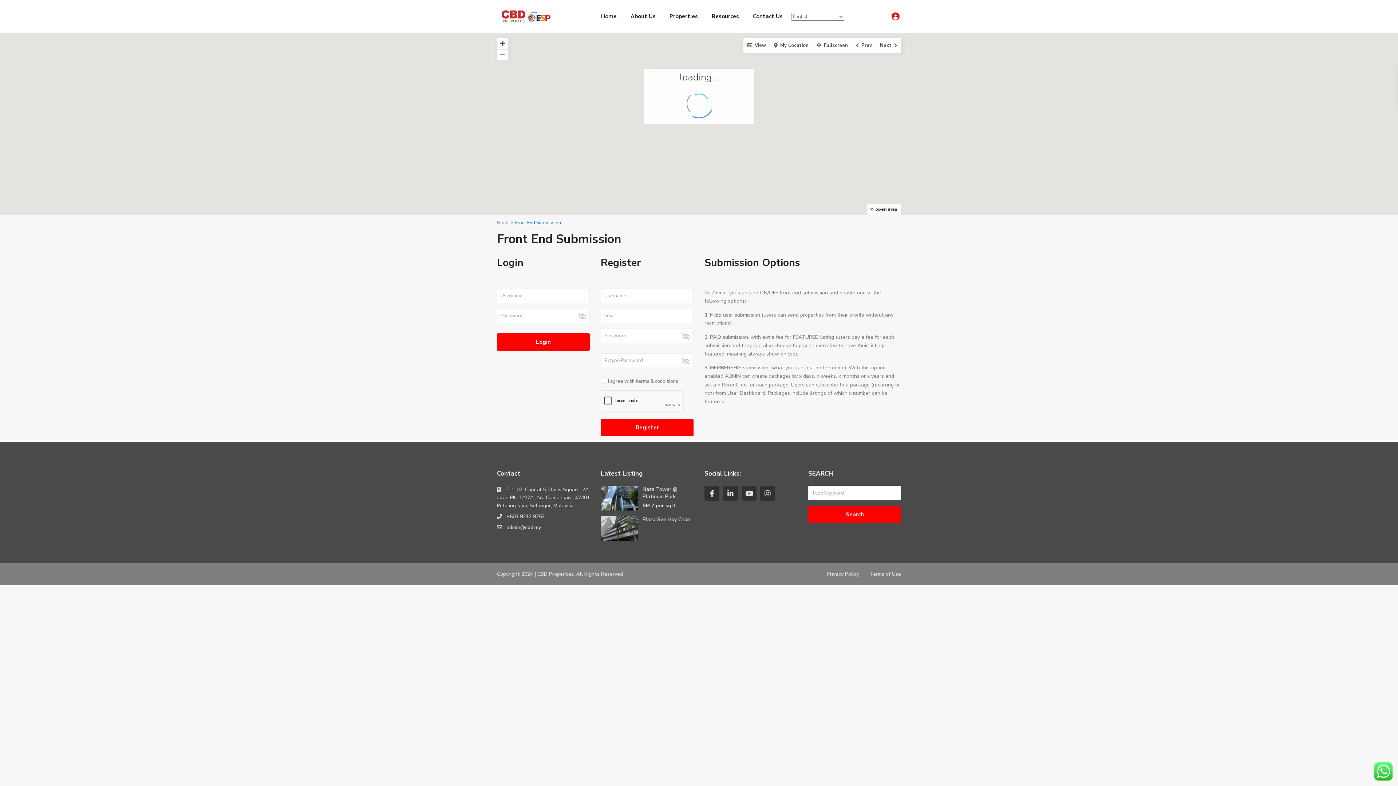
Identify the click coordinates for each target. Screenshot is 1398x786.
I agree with (643, 381)
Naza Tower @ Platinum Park (660, 493)
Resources (725, 16)
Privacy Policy (843, 574)
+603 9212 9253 (525, 516)
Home (609, 16)
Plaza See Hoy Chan (666, 519)
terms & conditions (657, 381)
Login (543, 342)
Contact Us (768, 16)
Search (855, 514)
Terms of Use (885, 574)
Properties (684, 16)
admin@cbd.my (523, 527)
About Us (643, 16)
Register (647, 427)
